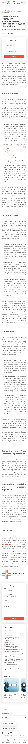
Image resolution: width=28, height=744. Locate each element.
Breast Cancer (9, 642)
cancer (20, 411)
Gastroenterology (9, 666)
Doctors (8, 742)
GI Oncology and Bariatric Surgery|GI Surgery (11, 655)
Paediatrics (8, 669)
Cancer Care (16, 575)
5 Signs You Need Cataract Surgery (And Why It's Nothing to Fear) (11, 694)
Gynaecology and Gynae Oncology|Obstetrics (11, 647)
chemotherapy (6, 544)
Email (5, 600)
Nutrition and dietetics (11, 664)
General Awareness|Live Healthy (13, 633)
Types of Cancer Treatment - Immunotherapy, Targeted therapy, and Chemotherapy (14, 11)
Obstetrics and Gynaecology (12, 651)
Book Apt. (14, 742)
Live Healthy (8, 630)
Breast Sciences (9, 644)
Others (7, 640)
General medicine (9, 635)
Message (6, 606)
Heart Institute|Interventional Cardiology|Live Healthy (12, 638)
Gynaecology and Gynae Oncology (14, 649)
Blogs (7, 10)
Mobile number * (8, 49)
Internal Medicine (9, 662)
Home (3, 10)
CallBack (24, 742)
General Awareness (10, 632)
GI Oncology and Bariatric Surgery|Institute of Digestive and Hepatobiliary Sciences (14, 659)
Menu (3, 742)
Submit (14, 56)
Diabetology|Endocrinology (12, 668)
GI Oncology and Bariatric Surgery (14, 653)
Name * (6, 43)
